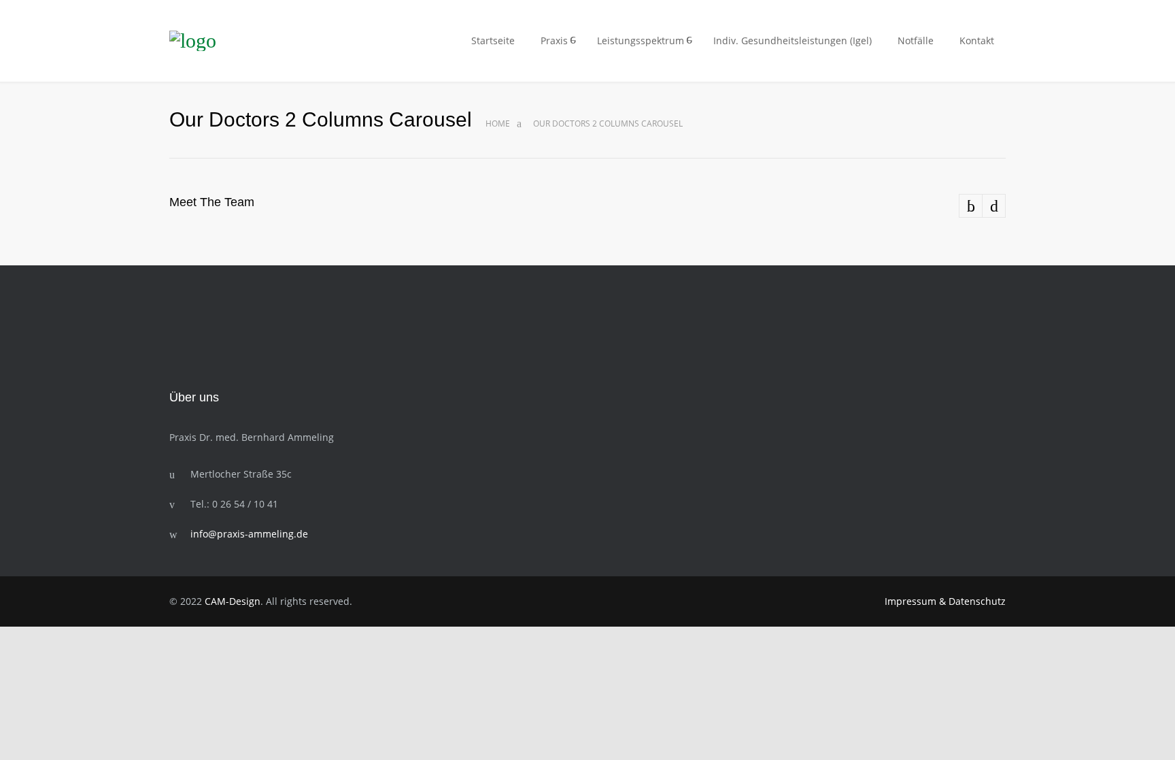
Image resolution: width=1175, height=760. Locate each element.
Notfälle (916, 40)
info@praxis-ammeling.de (249, 533)
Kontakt (976, 40)
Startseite (493, 40)
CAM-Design (232, 601)
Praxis (554, 40)
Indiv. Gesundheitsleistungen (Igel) (792, 40)
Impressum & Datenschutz (945, 601)
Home (498, 123)
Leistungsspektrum (640, 40)
